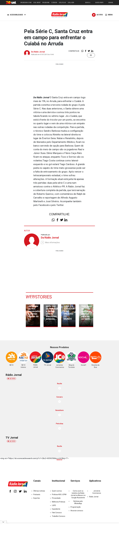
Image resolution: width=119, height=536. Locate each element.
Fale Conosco (57, 512)
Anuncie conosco (77, 511)
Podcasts (36, 494)
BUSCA (87, 2)
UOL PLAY (62, 2)
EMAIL (110, 2)
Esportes (36, 498)
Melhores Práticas (58, 502)
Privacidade (56, 498)
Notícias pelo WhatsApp (78, 502)
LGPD (54, 505)
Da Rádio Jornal (38, 52)
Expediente (56, 509)
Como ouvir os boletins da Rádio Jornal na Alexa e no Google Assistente (78, 494)
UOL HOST (37, 2)
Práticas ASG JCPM (59, 494)
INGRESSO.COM (25, 2)
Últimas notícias (39, 491)
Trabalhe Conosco (58, 516)
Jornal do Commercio (96, 492)
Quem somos (57, 491)
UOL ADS (71, 2)
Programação (76, 507)
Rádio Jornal (93, 497)
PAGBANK (45, 2)
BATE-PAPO (99, 2)
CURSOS (54, 2)
